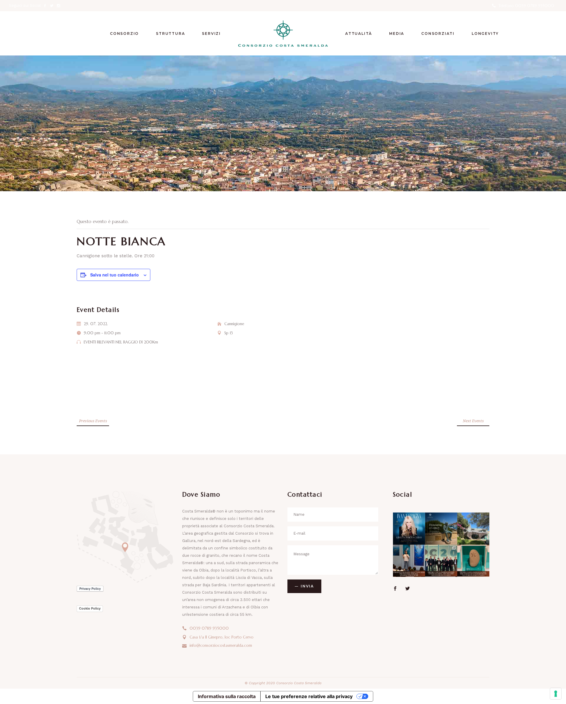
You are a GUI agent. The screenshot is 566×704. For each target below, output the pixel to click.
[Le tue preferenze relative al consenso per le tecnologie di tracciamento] (555, 693)
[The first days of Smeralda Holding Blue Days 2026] (409, 561)
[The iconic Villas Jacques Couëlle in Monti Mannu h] (473, 529)
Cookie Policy (90, 608)
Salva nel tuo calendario (114, 275)
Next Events (473, 420)
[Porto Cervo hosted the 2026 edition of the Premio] (441, 561)
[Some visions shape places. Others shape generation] (441, 529)
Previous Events (93, 420)
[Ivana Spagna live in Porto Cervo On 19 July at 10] (409, 529)
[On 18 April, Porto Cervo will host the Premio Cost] (473, 561)
